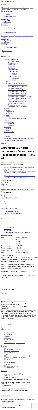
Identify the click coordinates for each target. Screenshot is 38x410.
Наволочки (11, 68)
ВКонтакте (7, 325)
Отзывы (3, 37)
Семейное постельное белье (17, 90)
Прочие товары (13, 69)
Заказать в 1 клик (12, 197)
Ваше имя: (4, 293)
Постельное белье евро (15, 88)
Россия (17, 211)
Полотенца (15, 78)
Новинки (7, 110)
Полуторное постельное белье (17, 85)
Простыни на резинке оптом (17, 118)
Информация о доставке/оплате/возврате (17, 232)
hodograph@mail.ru (10, 16)
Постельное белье (13, 61)
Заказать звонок (6, 22)
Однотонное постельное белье (17, 101)
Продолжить (4, 308)
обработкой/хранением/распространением (22, 399)
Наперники (11, 123)
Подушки (15, 71)
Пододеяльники (13, 63)
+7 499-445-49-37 (9, 14)
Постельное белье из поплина (17, 93)
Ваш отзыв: (4, 301)
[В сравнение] (5, 203)
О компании (4, 36)
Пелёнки (11, 125)
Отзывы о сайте (9, 132)
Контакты (29, 36)
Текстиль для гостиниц (11, 59)
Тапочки (14, 75)
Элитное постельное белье (16, 105)
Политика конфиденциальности (14, 343)
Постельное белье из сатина (17, 95)
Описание (7, 229)
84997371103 (8, 375)
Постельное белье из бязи (16, 91)
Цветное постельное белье (16, 103)
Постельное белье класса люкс (17, 106)
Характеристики (9, 227)
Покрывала (11, 66)
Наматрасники (16, 76)
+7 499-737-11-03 (7, 55)
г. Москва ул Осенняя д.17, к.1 (13, 374)
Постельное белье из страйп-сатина (19, 98)
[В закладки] (5, 201)
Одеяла (14, 80)
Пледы (6, 115)
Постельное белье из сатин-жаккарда (19, 96)
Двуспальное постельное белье (17, 86)
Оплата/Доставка (14, 36)
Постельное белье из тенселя (17, 100)
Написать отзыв (12, 208)
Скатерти (7, 120)
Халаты (14, 73)
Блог (5, 341)
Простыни (11, 64)
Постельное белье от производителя (15, 83)
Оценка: (3, 306)
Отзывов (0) (8, 230)
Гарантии (23, 36)
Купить (3, 197)
